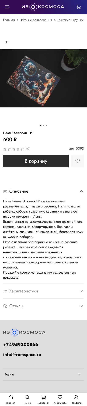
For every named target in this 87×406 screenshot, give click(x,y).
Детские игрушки (71, 19)
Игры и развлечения (36, 19)
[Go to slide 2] (43, 125)
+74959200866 (20, 344)
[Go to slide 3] (46, 125)
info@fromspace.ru (22, 354)
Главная (9, 19)
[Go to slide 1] (40, 125)
